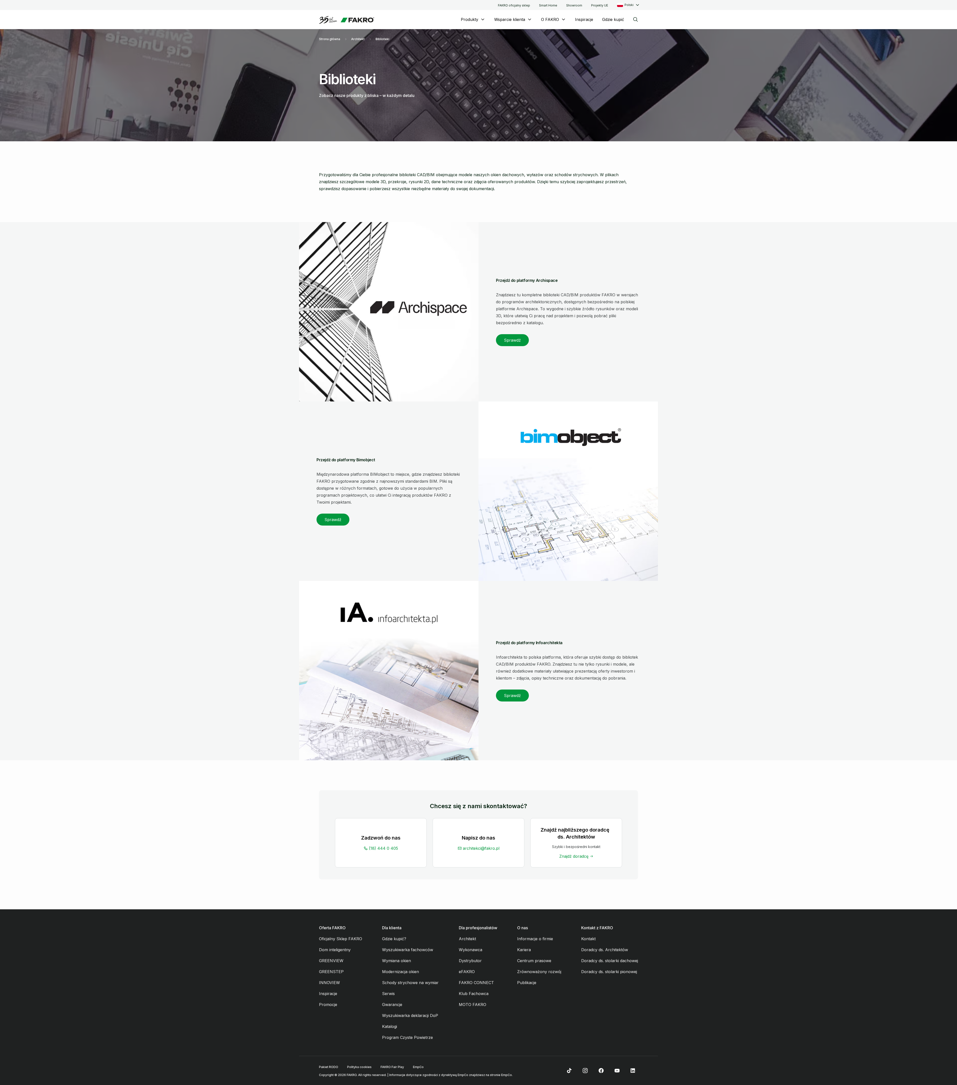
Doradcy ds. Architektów (604, 949)
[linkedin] (633, 1071)
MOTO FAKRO (472, 1004)
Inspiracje (584, 19)
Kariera (524, 949)
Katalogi (389, 1026)
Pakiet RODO (328, 1067)
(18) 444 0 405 (383, 848)
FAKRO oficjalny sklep (514, 5)
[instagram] (585, 1071)
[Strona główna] (346, 20)
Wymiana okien (396, 960)
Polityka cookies (359, 1067)
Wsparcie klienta (509, 19)
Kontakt (588, 938)
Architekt (358, 39)
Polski (629, 5)
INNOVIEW (329, 982)
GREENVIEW (331, 960)
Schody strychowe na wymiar (410, 982)
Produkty (469, 19)
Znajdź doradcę (573, 856)
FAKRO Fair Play (392, 1067)
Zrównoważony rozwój (539, 971)
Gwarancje (392, 1004)
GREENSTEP (331, 971)
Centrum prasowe (534, 960)
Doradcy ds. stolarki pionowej (609, 971)
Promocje (328, 1004)
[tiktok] (569, 1071)
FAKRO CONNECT (476, 982)
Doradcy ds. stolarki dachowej (609, 960)
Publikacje (526, 982)
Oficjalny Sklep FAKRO (340, 938)
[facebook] (601, 1071)
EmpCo (418, 1067)
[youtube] (617, 1071)
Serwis (388, 993)
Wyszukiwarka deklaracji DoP (410, 1015)
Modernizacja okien (400, 971)
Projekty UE (599, 5)
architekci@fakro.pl (481, 848)
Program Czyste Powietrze (407, 1037)
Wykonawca (470, 949)
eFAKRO (467, 971)
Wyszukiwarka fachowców (407, 949)
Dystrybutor (470, 960)
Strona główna (329, 39)
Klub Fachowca (473, 993)
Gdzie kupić (613, 19)
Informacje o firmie (535, 938)
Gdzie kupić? (394, 938)
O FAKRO (550, 19)
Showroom (574, 5)
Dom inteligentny (335, 949)
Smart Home (548, 5)
